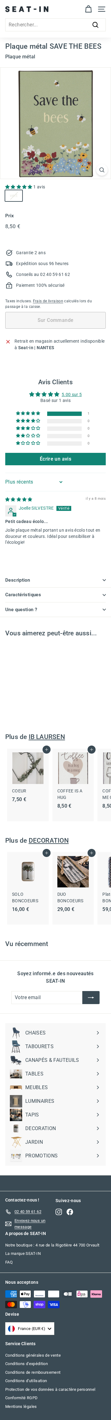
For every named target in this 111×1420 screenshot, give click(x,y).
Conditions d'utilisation (26, 1380)
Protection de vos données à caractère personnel (50, 1389)
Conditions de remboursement (32, 1372)
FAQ (9, 1262)
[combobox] (55, 24)
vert (14, 195)
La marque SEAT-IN (23, 1253)
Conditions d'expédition (26, 1363)
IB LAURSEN (47, 737)
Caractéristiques (23, 594)
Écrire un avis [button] (55, 459)
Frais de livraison (48, 301)
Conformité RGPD (21, 1397)
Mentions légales (21, 1406)
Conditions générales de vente (33, 1355)
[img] (18, 499)
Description (17, 580)
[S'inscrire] (91, 997)
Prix (9, 216)
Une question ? (21, 609)
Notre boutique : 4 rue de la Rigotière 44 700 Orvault (52, 1245)
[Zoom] (102, 170)
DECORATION (49, 840)
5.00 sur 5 (72, 394)
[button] (19, 186)
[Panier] (88, 9)
